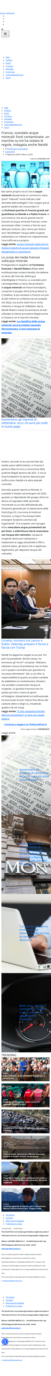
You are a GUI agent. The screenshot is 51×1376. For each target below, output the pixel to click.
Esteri (8, 63)
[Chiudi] (5, 34)
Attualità (9, 69)
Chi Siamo (10, 1215)
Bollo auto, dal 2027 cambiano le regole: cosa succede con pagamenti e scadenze (32, 1012)
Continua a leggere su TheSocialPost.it (25, 724)
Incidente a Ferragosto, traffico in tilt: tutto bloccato (24, 1129)
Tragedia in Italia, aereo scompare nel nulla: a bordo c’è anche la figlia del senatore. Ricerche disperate (25, 1180)
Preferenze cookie (14, 1224)
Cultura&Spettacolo (14, 75)
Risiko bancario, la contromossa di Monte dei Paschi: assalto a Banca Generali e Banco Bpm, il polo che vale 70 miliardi (33, 854)
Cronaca (9, 66)
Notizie (5, 1073)
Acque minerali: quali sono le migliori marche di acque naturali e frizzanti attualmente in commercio (25, 248)
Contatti (9, 1218)
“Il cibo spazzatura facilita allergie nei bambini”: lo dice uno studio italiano (23, 715)
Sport (8, 78)
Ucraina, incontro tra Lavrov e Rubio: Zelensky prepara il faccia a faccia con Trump (24, 643)
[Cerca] (2, 29)
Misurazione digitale (15, 1221)
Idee (8, 57)
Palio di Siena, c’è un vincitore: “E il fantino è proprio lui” (24, 1077)
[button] (5, 1341)
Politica (9, 60)
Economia (10, 72)
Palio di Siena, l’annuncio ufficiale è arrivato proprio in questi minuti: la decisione (24, 1155)
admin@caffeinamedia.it (11, 1249)
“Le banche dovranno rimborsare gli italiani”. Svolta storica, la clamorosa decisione (34, 933)
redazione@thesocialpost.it (12, 1281)
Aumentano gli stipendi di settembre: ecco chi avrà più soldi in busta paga (24, 422)
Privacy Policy (6, 1228)
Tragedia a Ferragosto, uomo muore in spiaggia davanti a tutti (21, 1103)
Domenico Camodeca (17, 149)
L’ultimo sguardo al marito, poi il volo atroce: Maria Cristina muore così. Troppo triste (24, 1207)
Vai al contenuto (7, 13)
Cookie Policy (18, 1228)
